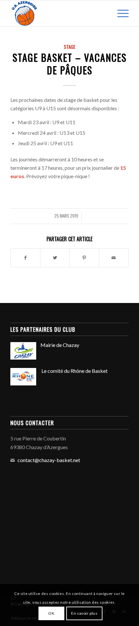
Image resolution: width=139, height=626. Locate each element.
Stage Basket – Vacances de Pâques (70, 63)
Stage (69, 46)
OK (51, 613)
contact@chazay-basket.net (48, 460)
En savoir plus (84, 613)
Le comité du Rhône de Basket (74, 371)
